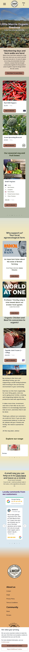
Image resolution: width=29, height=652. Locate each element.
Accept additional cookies (14, 645)
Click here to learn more (14, 73)
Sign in (23, 4)
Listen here (14, 276)
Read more (11, 534)
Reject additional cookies (14, 649)
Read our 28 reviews (16, 503)
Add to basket (9, 110)
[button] (4, 4)
